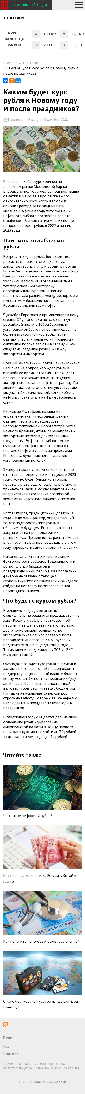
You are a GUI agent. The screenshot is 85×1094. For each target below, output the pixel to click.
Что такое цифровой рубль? (27, 815)
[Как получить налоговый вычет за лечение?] (42, 913)
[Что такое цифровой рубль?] (42, 787)
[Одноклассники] (12, 80)
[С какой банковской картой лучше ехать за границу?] (42, 973)
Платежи (14, 18)
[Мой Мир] (18, 80)
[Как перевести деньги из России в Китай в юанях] (42, 847)
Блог (7, 1037)
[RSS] (5, 1026)
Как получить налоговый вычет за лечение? (41, 941)
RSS (6, 1046)
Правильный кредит (26, 119)
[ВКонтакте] (5, 80)
